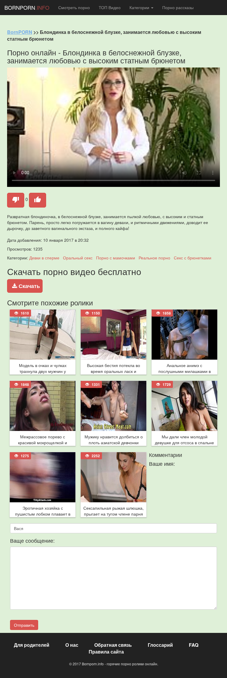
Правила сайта (106, 651)
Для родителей (31, 644)
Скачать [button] (28, 286)
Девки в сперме (44, 258)
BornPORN (19, 32)
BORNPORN (26, 7)
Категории (139, 7)
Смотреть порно (74, 7)
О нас (71, 644)
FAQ (193, 644)
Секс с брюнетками (192, 258)
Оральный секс (78, 258)
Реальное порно (154, 258)
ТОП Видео (110, 7)
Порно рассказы (178, 7)
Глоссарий (160, 644)
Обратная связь (113, 644)
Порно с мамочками (115, 258)
